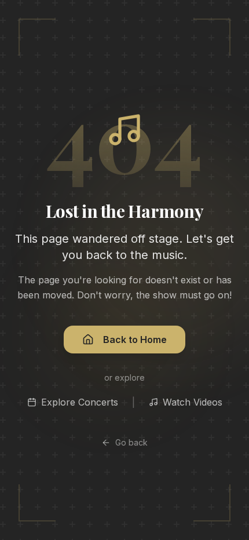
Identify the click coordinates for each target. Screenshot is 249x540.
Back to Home (135, 339)
